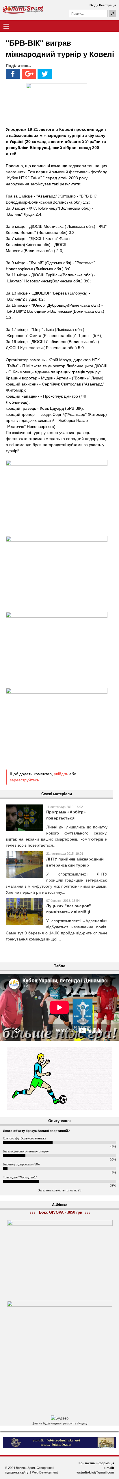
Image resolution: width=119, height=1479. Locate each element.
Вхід (93, 5)
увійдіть (61, 774)
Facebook (13, 74)
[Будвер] (59, 1418)
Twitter (45, 74)
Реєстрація (107, 5)
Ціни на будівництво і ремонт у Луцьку (59, 1423)
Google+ (29, 74)
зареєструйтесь (24, 780)
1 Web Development (43, 1472)
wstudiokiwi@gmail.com (95, 1472)
